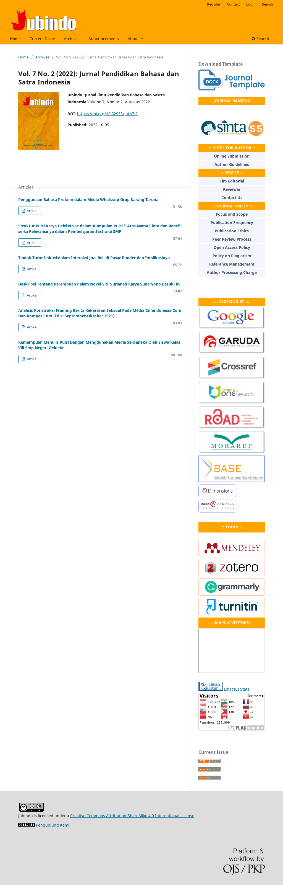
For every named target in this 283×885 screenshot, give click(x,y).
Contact (233, 4)
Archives (72, 38)
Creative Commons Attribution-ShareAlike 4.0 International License (132, 815)
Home (15, 38)
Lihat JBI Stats (236, 689)
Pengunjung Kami (52, 825)
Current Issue (42, 38)
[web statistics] (26, 825)
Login (251, 4)
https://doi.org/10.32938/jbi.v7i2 (107, 113)
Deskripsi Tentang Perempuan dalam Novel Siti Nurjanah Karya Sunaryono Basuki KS (99, 284)
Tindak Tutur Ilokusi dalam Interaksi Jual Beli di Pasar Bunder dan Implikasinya (94, 257)
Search (262, 38)
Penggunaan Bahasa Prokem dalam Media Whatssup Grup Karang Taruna (88, 199)
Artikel (31, 210)
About (134, 38)
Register (214, 4)
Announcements (103, 38)
